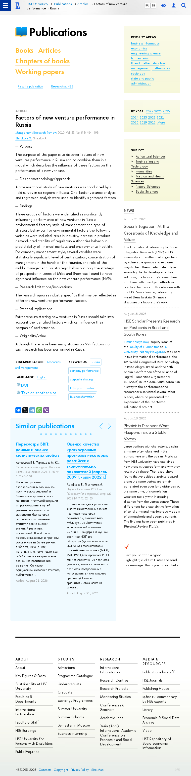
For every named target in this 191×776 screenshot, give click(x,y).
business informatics (145, 43)
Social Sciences (147, 191)
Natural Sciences (148, 186)
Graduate (65, 692)
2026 (157, 111)
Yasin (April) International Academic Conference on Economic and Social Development (118, 735)
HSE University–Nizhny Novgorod (146, 349)
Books (24, 50)
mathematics (161, 68)
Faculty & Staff (27, 722)
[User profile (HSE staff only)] (173, 5)
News (129, 210)
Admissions (66, 667)
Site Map (97, 770)
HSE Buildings (25, 730)
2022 (151, 117)
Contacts (45, 770)
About (22, 659)
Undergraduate (70, 684)
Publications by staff (159, 672)
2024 (135, 117)
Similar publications (44, 426)
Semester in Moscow (74, 725)
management (140, 68)
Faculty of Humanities (144, 346)
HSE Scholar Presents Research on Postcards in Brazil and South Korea (152, 327)
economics (139, 48)
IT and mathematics (145, 63)
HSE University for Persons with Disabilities (33, 741)
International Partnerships (25, 711)
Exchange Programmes (75, 700)
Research (110, 659)
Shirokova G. (23, 138)
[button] (36, 434)
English (42, 377)
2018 (151, 122)
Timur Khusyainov (136, 341)
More (161, 122)
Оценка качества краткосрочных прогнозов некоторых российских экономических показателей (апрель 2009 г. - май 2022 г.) (87, 460)
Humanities (144, 171)
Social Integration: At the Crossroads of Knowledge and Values (151, 232)
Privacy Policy (80, 770)
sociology (138, 73)
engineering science (146, 53)
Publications (58, 32)
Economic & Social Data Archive (161, 720)
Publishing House (156, 688)
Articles (49, 50)
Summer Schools (71, 717)
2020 (135, 122)
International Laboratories (110, 669)
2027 (149, 111)
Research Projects (114, 688)
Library (148, 709)
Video (147, 730)
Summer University (72, 708)
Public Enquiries (27, 751)
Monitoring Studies (115, 696)
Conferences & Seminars (112, 707)
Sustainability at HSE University (31, 686)
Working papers (39, 71)
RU (147, 5)
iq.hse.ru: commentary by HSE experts (160, 698)
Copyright (61, 770)
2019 (143, 122)
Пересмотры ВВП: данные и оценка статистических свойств (37, 449)
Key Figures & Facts (30, 675)
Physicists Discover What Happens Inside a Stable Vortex (146, 432)
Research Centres (114, 680)
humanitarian (140, 58)
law (162, 63)
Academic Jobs (111, 717)
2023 (143, 117)
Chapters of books (42, 61)
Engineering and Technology (145, 163)
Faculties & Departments (25, 698)
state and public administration (142, 80)
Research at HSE (62, 86)
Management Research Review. (36, 133)
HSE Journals (152, 680)
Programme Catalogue (75, 675)
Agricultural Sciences (150, 156)
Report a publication (30, 86)
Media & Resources (154, 661)
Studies (66, 659)
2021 (160, 117)
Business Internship (72, 733)
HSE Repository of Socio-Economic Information (157, 743)
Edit (177, 769)
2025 (166, 111)
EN (153, 5)
